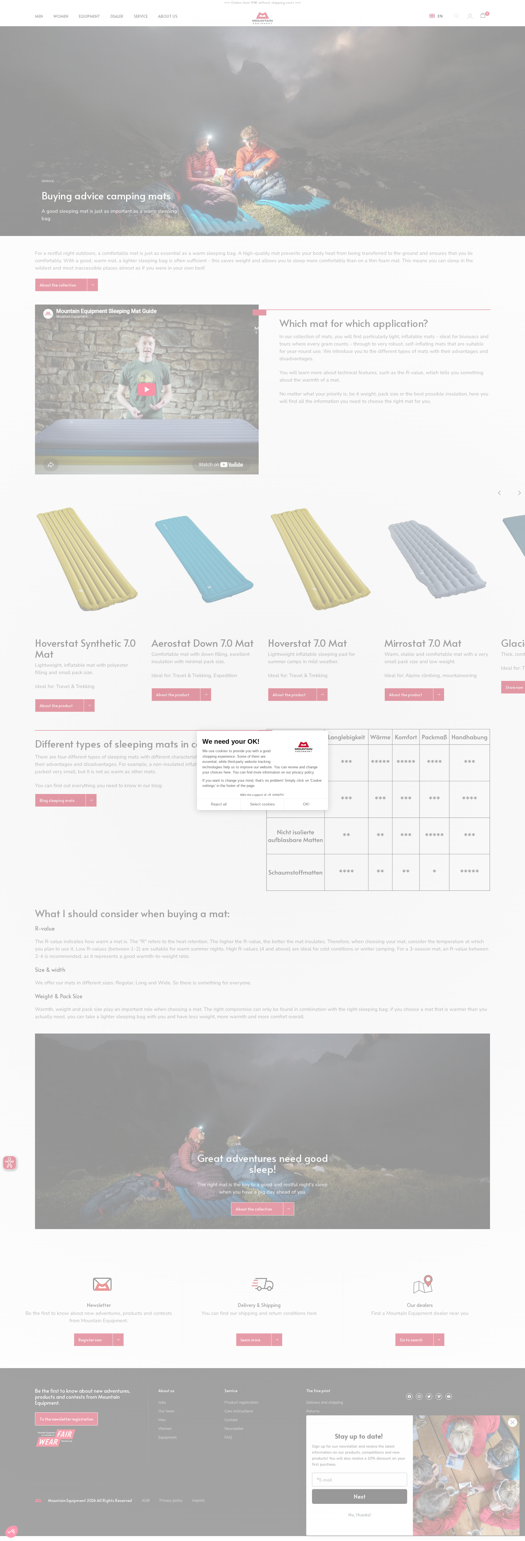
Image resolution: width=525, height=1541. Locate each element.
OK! (306, 804)
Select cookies (262, 804)
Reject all (219, 804)
